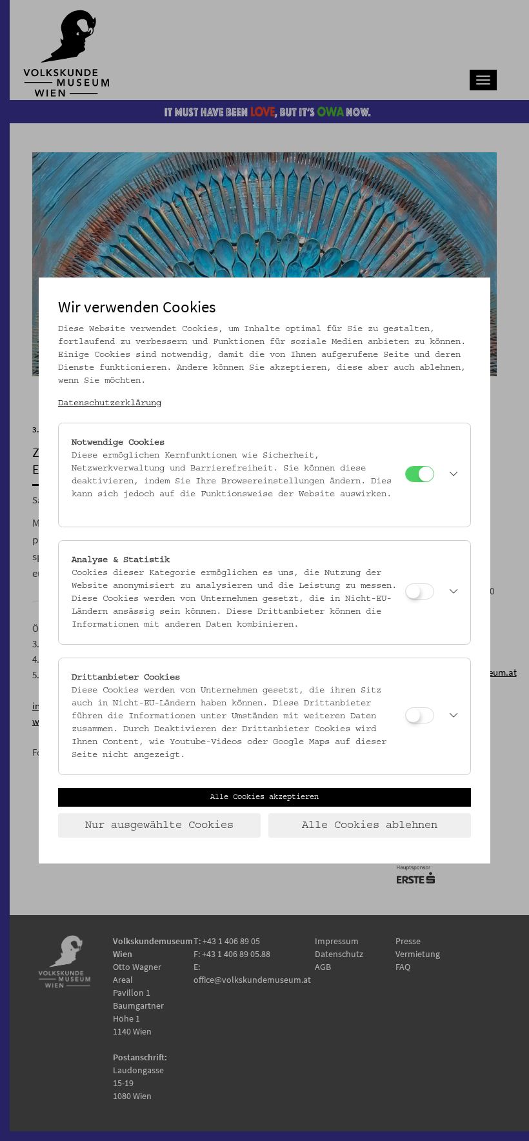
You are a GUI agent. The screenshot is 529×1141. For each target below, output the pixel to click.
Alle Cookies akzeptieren (264, 797)
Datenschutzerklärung (109, 403)
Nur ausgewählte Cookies (159, 825)
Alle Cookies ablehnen (369, 825)
